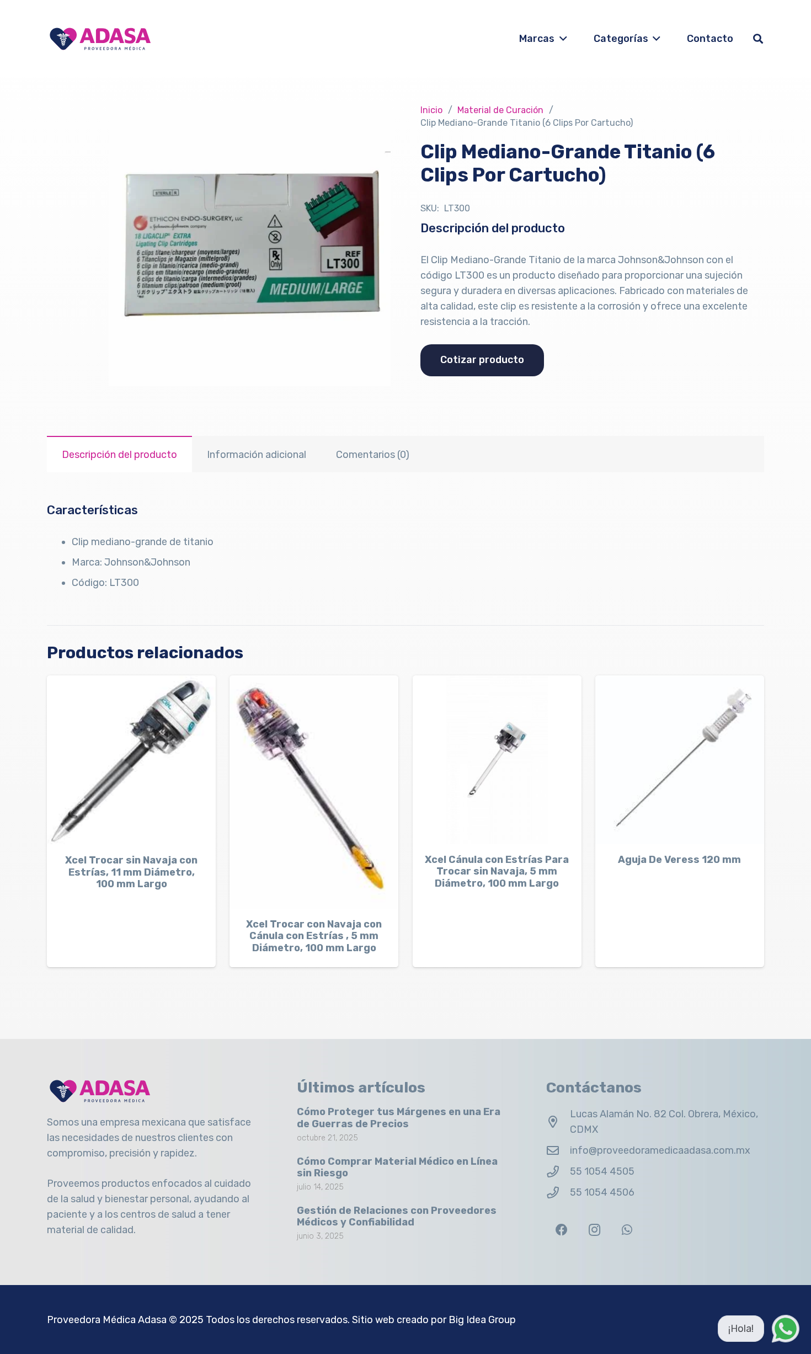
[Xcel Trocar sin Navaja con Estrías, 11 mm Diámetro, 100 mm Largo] (131, 760)
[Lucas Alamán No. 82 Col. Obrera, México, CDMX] (558, 1122)
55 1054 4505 (602, 1171)
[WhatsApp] (627, 1230)
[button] (560, 38)
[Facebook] (561, 1230)
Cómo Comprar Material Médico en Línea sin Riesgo (397, 1167)
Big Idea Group (482, 1320)
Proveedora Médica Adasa (107, 1320)
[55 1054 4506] (558, 1193)
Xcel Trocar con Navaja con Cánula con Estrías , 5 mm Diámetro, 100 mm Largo (314, 936)
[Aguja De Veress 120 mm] (679, 759)
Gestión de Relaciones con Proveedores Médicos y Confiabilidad (397, 1216)
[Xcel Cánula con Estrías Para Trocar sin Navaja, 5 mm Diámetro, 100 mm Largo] (497, 759)
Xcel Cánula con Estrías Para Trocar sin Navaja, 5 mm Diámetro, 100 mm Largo (497, 871)
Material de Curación (500, 110)
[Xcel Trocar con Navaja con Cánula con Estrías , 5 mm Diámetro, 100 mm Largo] (314, 792)
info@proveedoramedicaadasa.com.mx (660, 1150)
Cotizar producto (482, 360)
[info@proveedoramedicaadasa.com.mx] (558, 1151)
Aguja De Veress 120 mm (679, 860)
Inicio (431, 110)
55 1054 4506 (602, 1192)
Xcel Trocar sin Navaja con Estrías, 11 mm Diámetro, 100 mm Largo (131, 872)
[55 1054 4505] (558, 1172)
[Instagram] (594, 1230)
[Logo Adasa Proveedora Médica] (100, 38)
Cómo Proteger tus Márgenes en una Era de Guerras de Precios (398, 1118)
